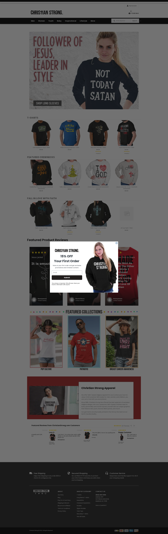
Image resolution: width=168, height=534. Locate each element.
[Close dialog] (116, 243)
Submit (67, 277)
